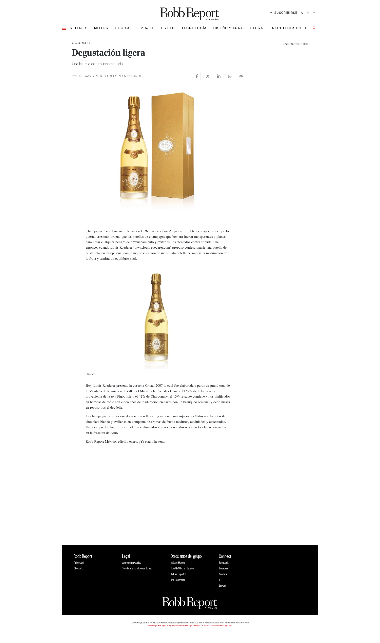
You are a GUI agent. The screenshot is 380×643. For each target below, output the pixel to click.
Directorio (78, 568)
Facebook (224, 562)
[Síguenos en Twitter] (301, 13)
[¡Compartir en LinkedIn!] (219, 76)
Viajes (148, 28)
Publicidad (79, 562)
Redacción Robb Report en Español (110, 76)
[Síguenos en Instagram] (314, 13)
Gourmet (124, 28)
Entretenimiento (287, 28)
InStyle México (178, 562)
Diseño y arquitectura (238, 28)
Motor (101, 28)
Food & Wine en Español (182, 568)
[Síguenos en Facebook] (308, 13)
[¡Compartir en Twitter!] (208, 76)
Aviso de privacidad (131, 562)
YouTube (223, 574)
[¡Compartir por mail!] (241, 76)
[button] (64, 27)
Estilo (168, 28)
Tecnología (194, 28)
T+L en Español (178, 574)
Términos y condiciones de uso (137, 568)
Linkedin (223, 585)
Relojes (79, 28)
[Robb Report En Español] (190, 13)
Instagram (224, 568)
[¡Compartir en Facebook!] (197, 76)
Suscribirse (285, 13)
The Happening (178, 580)
